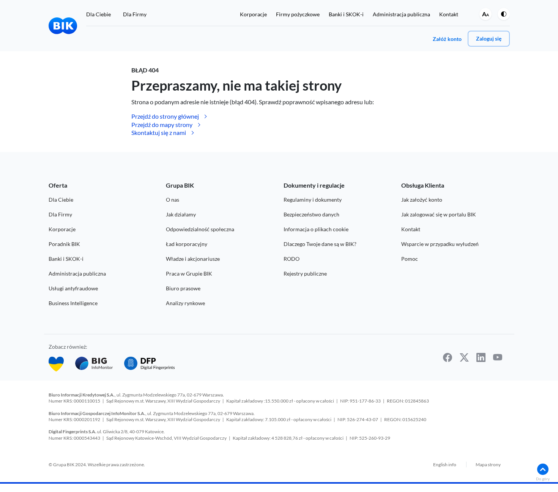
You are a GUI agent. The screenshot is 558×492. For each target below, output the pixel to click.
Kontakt (448, 14)
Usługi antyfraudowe (73, 288)
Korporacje (253, 14)
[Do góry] (543, 469)
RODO (291, 258)
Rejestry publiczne (305, 273)
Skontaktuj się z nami (158, 132)
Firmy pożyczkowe (298, 14)
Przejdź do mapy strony (161, 124)
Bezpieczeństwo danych (311, 214)
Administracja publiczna (401, 14)
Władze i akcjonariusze (193, 258)
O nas (172, 199)
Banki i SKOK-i (346, 14)
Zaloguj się (488, 38)
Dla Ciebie (98, 14)
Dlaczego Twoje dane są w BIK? (320, 244)
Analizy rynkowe (185, 303)
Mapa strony (488, 464)
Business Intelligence (73, 303)
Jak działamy (181, 214)
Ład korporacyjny (186, 244)
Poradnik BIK (64, 244)
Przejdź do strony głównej (165, 116)
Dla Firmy (135, 14)
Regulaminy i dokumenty (313, 199)
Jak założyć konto (421, 199)
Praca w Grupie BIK (189, 273)
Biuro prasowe (183, 288)
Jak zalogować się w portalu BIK (438, 214)
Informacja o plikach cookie (316, 229)
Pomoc (409, 258)
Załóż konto (447, 39)
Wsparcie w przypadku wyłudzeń (440, 244)
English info (444, 464)
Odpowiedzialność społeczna (200, 229)
